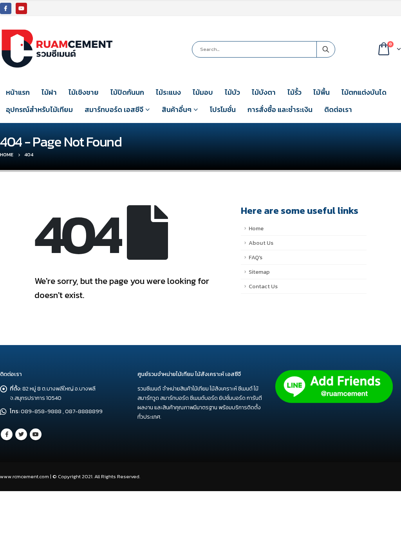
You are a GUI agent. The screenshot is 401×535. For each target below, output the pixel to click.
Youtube (36, 434)
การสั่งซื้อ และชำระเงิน (279, 109)
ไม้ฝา (49, 92)
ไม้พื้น (321, 92)
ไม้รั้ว (294, 92)
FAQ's (255, 257)
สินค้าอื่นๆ (176, 109)
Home (256, 228)
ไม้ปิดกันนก (127, 92)
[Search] (326, 49)
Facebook (7, 434)
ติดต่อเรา (338, 109)
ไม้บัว (232, 92)
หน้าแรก (18, 92)
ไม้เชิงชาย (84, 92)
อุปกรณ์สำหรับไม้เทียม (39, 109)
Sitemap (259, 272)
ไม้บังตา (264, 92)
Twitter (21, 434)
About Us (261, 243)
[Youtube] (21, 8)
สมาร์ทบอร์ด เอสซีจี (114, 109)
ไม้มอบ (203, 92)
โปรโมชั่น (223, 109)
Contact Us (263, 286)
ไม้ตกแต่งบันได (364, 92)
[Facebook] (5, 8)
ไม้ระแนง (168, 92)
